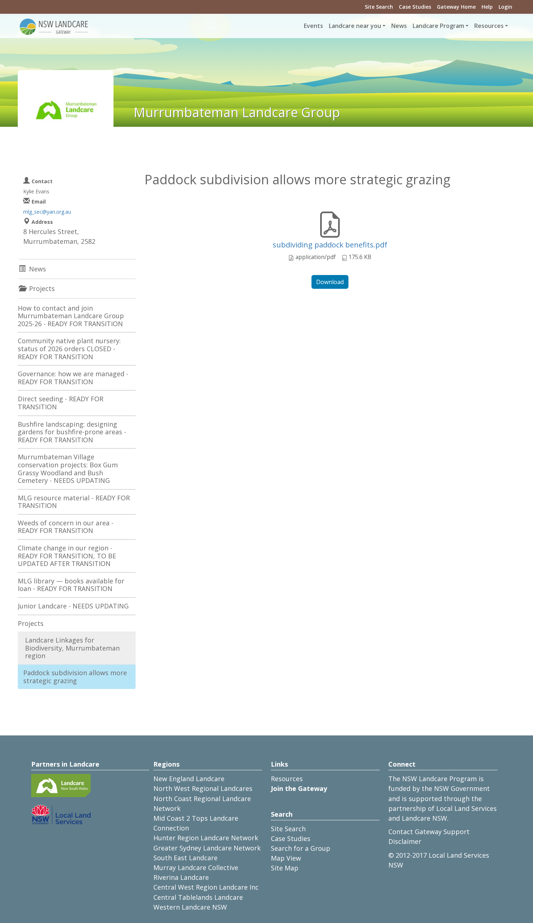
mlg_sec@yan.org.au (47, 211)
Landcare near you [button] (355, 26)
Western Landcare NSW (190, 907)
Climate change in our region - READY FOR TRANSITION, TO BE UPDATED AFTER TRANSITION (67, 555)
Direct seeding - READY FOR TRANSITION (60, 402)
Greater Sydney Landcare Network (207, 848)
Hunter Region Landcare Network (205, 837)
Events (313, 26)
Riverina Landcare (181, 877)
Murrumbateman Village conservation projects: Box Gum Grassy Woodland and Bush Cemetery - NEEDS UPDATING (68, 468)
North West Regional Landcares (202, 788)
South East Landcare (185, 857)
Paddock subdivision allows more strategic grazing (75, 676)
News (399, 26)
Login (505, 6)
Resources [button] (489, 26)
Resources (287, 778)
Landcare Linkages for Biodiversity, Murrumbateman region (72, 648)
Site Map (284, 867)
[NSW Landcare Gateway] (54, 26)
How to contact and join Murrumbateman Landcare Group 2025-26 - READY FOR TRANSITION (71, 316)
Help (487, 6)
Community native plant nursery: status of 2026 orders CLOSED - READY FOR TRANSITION (69, 348)
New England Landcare (188, 778)
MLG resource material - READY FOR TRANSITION (74, 501)
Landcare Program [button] (438, 26)
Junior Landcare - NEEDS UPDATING (73, 606)
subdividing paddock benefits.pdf (330, 245)
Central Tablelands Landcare (198, 897)
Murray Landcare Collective (195, 867)
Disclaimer (404, 841)
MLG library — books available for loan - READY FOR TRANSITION (71, 585)
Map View (286, 858)
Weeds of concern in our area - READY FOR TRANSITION (65, 526)
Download (330, 282)
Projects (31, 623)
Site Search (379, 6)
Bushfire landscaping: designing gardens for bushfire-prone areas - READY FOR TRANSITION (72, 432)
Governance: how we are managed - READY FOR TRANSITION (73, 377)
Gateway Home (456, 6)
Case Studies (415, 6)
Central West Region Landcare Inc (206, 887)
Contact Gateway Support (429, 831)
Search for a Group (300, 848)
